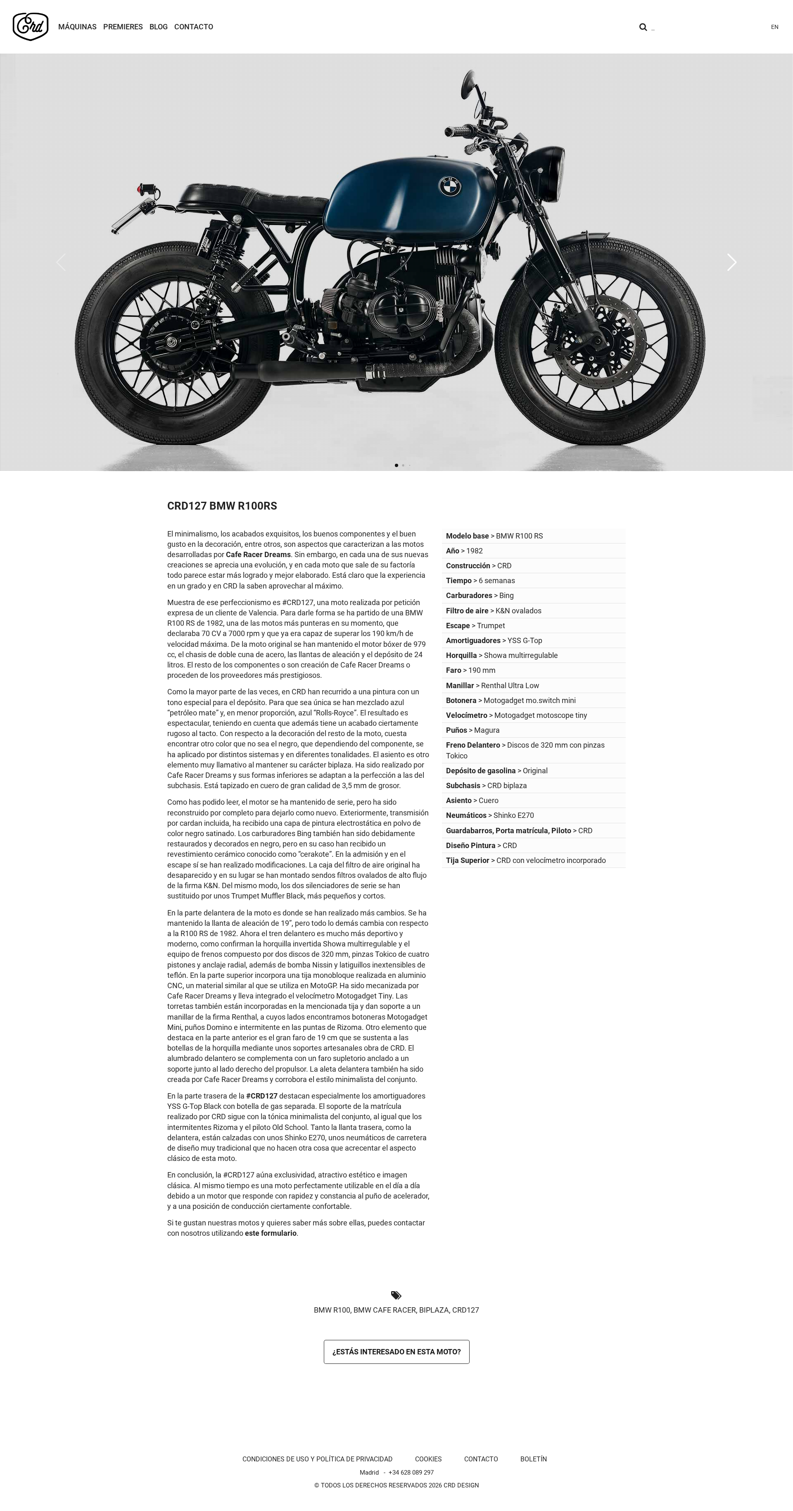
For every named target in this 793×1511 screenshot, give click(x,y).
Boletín (533, 1459)
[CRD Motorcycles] (30, 26)
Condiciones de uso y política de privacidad (317, 1459)
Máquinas (77, 26)
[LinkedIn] (757, 26)
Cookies (428, 1459)
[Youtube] (713, 26)
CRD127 (465, 1310)
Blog (159, 26)
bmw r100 (332, 1310)
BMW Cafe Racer (385, 1310)
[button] (732, 262)
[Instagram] (698, 26)
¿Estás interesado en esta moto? (396, 1351)
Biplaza (434, 1310)
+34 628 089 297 (411, 1472)
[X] (742, 26)
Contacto (193, 26)
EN (775, 27)
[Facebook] (727, 26)
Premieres (123, 26)
